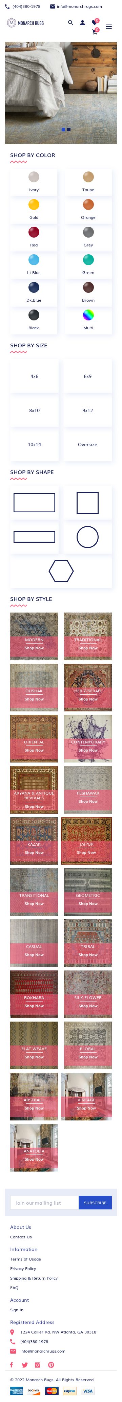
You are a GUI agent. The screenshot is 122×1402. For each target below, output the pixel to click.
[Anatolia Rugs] (34, 1148)
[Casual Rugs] (34, 943)
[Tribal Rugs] (88, 943)
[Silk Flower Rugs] (88, 994)
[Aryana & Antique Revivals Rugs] (34, 790)
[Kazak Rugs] (34, 841)
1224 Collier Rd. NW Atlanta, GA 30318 (58, 1332)
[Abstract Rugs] (34, 1096)
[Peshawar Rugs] (88, 790)
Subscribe (95, 1203)
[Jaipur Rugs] (86, 841)
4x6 (34, 376)
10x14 (34, 444)
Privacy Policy (23, 1268)
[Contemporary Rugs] (88, 739)
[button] (107, 26)
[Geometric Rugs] (88, 892)
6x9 (88, 376)
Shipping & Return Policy (34, 1278)
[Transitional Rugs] (34, 892)
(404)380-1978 (25, 6)
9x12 (87, 410)
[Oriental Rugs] (34, 739)
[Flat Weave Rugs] (34, 1045)
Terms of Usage (25, 1259)
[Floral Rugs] (88, 1045)
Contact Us (21, 1237)
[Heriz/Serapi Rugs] (88, 687)
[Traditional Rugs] (88, 636)
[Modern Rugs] (34, 636)
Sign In (16, 1310)
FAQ (14, 1287)
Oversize (87, 444)
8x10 (34, 410)
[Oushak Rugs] (34, 687)
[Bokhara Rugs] (34, 994)
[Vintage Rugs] (86, 1096)
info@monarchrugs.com (79, 6)
